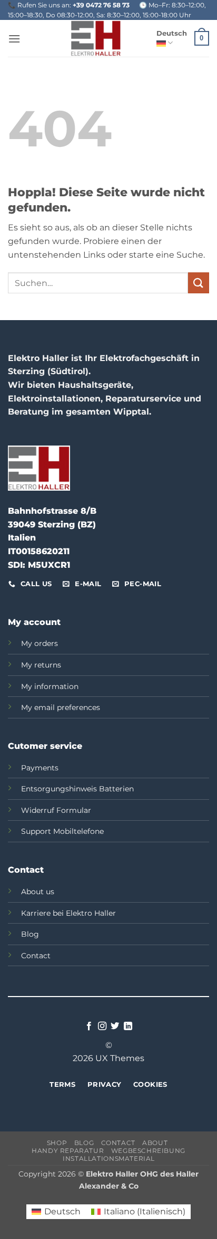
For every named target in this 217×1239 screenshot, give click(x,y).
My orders (39, 643)
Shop (57, 1143)
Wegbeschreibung (148, 1151)
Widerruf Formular (56, 810)
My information (49, 686)
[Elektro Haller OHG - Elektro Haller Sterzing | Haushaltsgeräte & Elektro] (96, 38)
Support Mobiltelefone (62, 831)
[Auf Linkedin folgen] (128, 1026)
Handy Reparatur (68, 1151)
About (154, 1143)
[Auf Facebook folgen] (89, 1026)
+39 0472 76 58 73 (101, 5)
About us (37, 891)
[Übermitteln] (198, 282)
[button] (14, 38)
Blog (30, 934)
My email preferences (60, 707)
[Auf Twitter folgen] (115, 1026)
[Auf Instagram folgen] (102, 1026)
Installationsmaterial (109, 1158)
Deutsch (171, 33)
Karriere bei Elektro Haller (68, 913)
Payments (39, 767)
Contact (36, 955)
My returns (41, 665)
